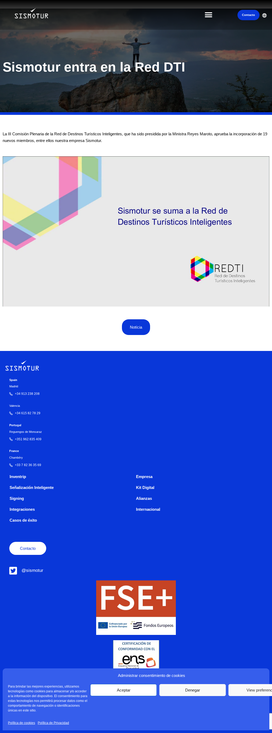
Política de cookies (21, 723)
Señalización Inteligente (32, 487)
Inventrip (18, 476)
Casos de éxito (23, 520)
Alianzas (144, 498)
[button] (208, 15)
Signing (17, 498)
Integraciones (22, 509)
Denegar (192, 690)
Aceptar (123, 690)
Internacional (148, 509)
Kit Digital (145, 487)
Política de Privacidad (53, 723)
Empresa (144, 476)
